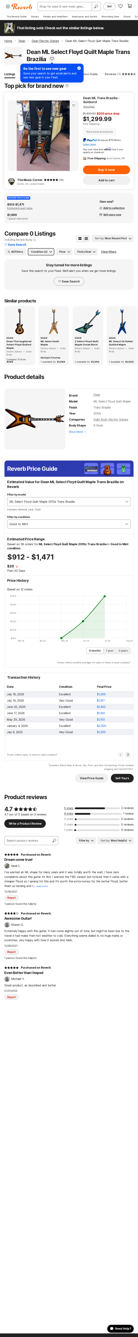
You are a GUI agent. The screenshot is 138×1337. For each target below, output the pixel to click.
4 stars (68, 813)
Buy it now (106, 170)
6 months (95, 650)
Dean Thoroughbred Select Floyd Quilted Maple (18, 344)
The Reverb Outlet (16, 16)
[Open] (126, 501)
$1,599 (101, 694)
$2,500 (101, 726)
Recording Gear (110, 16)
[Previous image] (13, 136)
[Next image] (74, 136)
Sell (109, 6)
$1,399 (101, 732)
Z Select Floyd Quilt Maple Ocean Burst (86, 343)
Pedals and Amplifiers (55, 16)
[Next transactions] (128, 755)
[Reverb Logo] (22, 6)
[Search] (96, 6)
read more (42, 886)
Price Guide (90, 74)
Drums (127, 16)
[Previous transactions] (121, 755)
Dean (96, 395)
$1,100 (101, 713)
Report (11, 897)
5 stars (68, 808)
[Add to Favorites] (52, 58)
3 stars (68, 819)
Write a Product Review (25, 823)
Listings (9, 74)
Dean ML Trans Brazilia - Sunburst (101, 100)
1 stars (68, 830)
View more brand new (99, 131)
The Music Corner (29, 180)
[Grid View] (80, 238)
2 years (123, 650)
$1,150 (101, 719)
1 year (109, 650)
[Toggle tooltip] (67, 85)
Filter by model (16, 494)
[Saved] (120, 6)
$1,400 (101, 707)
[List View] (86, 238)
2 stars (68, 824)
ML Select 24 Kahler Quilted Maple (121, 343)
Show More (76, 431)
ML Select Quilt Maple (50, 343)
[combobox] (65, 501)
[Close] (79, 68)
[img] (51, 179)
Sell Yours (122, 778)
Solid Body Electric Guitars (110, 419)
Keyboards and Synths (84, 16)
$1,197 (101, 700)
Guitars (35, 16)
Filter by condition (18, 516)
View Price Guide (91, 778)
